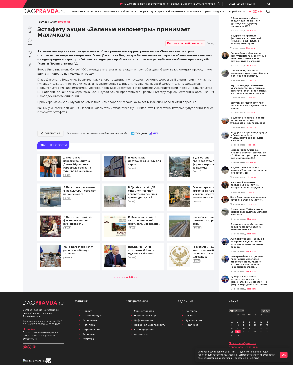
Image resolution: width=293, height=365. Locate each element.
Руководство (194, 320)
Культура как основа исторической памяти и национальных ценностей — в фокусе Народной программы (248, 280)
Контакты (191, 310)
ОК (284, 354)
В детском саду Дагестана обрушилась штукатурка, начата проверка (246, 227)
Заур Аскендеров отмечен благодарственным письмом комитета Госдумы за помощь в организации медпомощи (248, 89)
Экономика (110, 11)
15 (267, 325)
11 (243, 325)
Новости (77, 11)
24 (238, 332)
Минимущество (144, 310)
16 (232, 328)
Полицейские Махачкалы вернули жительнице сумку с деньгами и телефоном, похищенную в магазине (248, 57)
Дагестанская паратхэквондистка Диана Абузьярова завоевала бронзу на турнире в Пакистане (77, 164)
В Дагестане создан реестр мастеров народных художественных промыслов (247, 120)
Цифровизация (144, 320)
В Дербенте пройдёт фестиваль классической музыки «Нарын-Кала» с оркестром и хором (245, 39)
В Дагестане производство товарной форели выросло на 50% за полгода (169, 3)
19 (249, 328)
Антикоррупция (144, 329)
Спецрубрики (234, 11)
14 (261, 325)
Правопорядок (212, 11)
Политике (253, 358)
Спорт (142, 11)
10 (238, 325)
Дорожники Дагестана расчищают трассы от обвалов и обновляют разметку (249, 73)
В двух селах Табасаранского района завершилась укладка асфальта (248, 212)
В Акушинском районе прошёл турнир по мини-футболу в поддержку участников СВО (245, 22)
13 (255, 325)
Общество (127, 11)
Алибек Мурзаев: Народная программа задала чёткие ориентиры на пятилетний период (247, 243)
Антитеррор (141, 334)
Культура (156, 11)
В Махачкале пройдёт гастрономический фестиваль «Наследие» (144, 220)
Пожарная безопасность (149, 324)
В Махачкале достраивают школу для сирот (144, 161)
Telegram (141, 133)
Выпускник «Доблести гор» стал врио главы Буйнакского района (248, 106)
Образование (174, 11)
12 (249, 325)
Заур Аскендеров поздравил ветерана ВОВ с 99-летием (248, 198)
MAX (155, 133)
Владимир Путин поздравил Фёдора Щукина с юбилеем (141, 250)
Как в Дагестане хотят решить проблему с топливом (78, 250)
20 (255, 328)
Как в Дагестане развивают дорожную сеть (207, 220)
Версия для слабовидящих (185, 43)
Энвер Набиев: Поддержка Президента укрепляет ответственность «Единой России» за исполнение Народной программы (247, 261)
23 (232, 332)
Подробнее (30, 329)
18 (244, 328)
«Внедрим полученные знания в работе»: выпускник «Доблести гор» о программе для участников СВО (248, 154)
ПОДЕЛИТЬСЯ (52, 133)
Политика (93, 11)
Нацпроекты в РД (145, 315)
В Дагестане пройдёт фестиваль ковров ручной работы (77, 220)
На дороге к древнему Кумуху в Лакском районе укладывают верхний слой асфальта (248, 136)
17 (238, 328)
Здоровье (193, 11)
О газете (191, 315)
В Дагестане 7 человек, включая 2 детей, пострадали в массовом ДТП (248, 170)
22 (267, 328)
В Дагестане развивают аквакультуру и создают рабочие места (79, 191)
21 (261, 328)
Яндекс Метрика (246, 351)
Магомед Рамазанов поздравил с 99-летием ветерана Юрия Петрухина (246, 185)
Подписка (192, 324)
